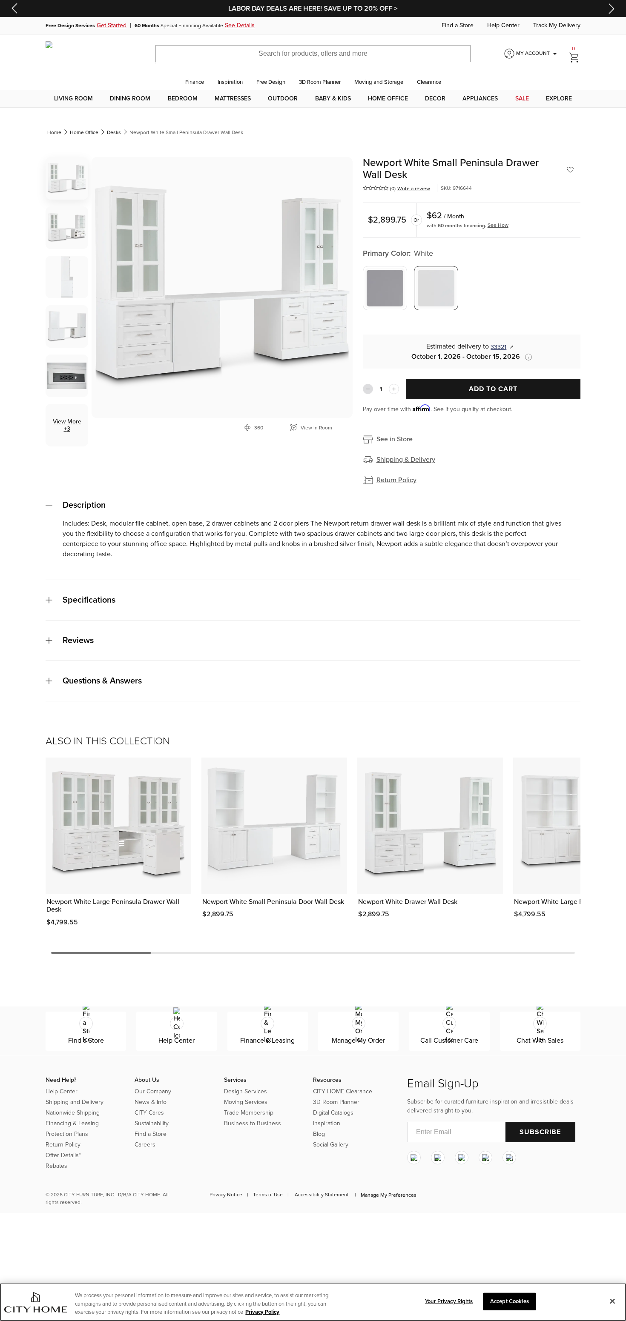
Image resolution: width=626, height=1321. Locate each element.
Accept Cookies (509, 1301)
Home (54, 132)
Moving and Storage (378, 82)
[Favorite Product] (570, 169)
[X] (461, 1157)
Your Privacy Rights (449, 1301)
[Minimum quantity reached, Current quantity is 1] (368, 389)
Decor (435, 98)
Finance (194, 82)
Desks (114, 132)
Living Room (73, 98)
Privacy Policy (262, 1312)
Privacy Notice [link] (226, 1195)
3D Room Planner (320, 82)
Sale (522, 98)
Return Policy (396, 480)
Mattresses (233, 98)
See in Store (394, 439)
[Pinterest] (485, 1157)
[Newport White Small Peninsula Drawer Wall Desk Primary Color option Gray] (385, 288)
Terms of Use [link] (268, 1195)
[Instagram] (414, 1157)
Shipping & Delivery (405, 459)
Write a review (413, 189)
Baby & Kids (333, 98)
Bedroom (183, 98)
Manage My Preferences (388, 1195)
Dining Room (130, 98)
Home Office (388, 98)
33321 (498, 347)
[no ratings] (375, 188)
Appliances (480, 98)
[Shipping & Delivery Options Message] (526, 357)
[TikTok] (509, 1157)
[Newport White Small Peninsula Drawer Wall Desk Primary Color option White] (436, 288)
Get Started (111, 25)
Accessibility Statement (322, 1195)
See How (498, 225)
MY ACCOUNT (538, 54)
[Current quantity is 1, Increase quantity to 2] (394, 389)
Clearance (429, 82)
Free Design (270, 82)
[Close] (612, 1301)
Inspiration (230, 82)
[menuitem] (73, 98)
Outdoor (283, 98)
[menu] (313, 98)
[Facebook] (437, 1157)
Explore (559, 98)
